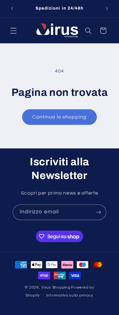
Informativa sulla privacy (69, 295)
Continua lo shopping (59, 116)
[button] (13, 30)
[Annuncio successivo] (107, 9)
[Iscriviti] (98, 212)
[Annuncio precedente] (12, 9)
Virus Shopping (55, 287)
